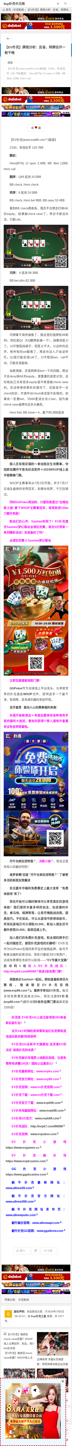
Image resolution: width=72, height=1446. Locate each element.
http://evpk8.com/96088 (20, 971)
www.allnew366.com (20, 1201)
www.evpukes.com (43, 1134)
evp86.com (12, 1001)
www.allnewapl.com (45, 1222)
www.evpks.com (47, 1071)
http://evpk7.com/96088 (46, 1126)
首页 (8, 9)
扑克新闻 (18, 9)
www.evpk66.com (48, 1102)
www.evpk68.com (47, 1118)
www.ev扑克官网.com (45, 1087)
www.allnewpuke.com (21, 1215)
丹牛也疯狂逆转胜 (42, 874)
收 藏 (36, 127)
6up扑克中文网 (14, 4)
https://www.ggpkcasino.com (26, 1174)
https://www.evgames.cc (22, 1147)
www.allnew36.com (19, 1188)
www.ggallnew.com (50, 1230)
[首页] (67, 1420)
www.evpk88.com (51, 1110)
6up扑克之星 (38, 1316)
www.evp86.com (34, 139)
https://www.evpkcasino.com (26, 1161)
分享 (49, 1250)
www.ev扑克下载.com (45, 1094)
